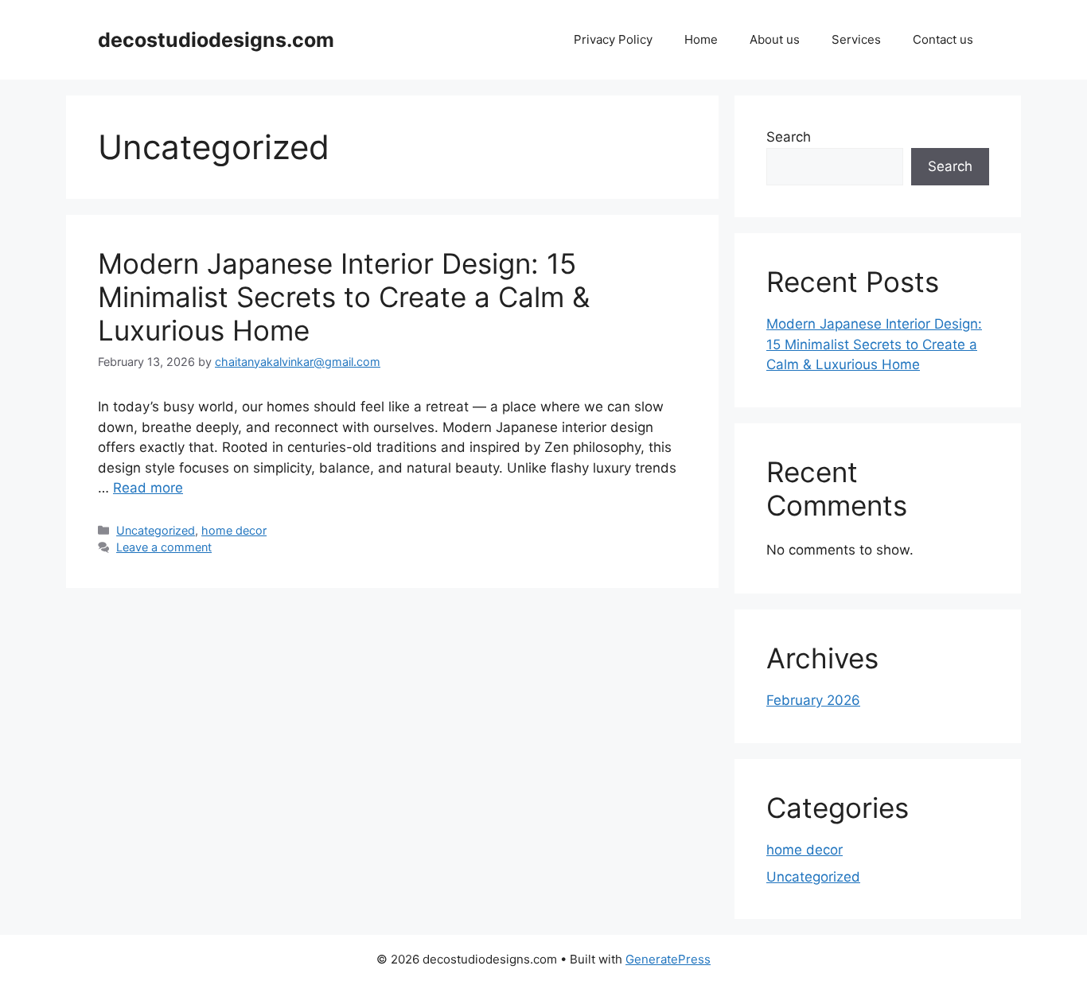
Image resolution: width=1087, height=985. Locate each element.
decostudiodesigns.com (216, 40)
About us (775, 39)
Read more (148, 488)
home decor (234, 530)
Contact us (943, 39)
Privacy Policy (613, 39)
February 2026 (813, 700)
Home (701, 39)
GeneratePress (668, 959)
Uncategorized (155, 530)
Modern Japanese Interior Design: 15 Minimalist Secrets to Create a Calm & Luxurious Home (344, 297)
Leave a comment (164, 547)
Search (788, 137)
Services (856, 39)
